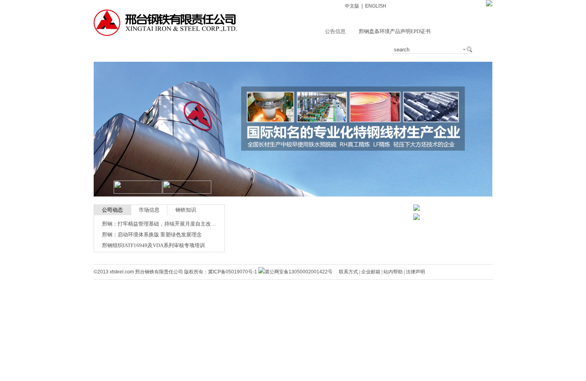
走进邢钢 (129, 50)
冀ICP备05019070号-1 (232, 272)
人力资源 (366, 50)
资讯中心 (169, 50)
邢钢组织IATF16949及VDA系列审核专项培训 (153, 245)
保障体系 (287, 50)
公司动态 (112, 210)
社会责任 (327, 50)
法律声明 (415, 272)
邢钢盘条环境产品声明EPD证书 (395, 31)
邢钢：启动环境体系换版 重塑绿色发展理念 (152, 235)
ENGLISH (375, 6)
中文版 (352, 6)
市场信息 (149, 210)
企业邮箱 (370, 272)
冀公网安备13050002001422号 (298, 272)
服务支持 (248, 50)
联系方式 (348, 272)
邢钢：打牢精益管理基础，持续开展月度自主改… (159, 224)
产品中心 (208, 50)
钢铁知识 (185, 210)
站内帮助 (393, 272)
